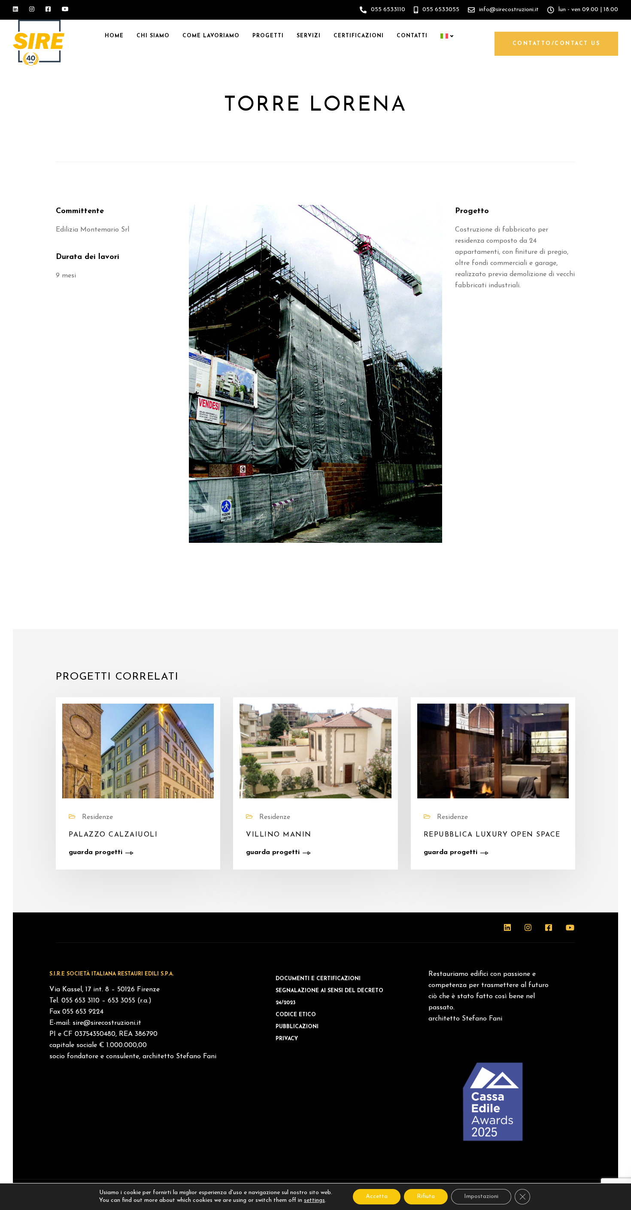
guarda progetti (95, 852)
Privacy (287, 1038)
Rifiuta (426, 1196)
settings (314, 1200)
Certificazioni (359, 36)
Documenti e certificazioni (318, 978)
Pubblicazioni (297, 1026)
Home (114, 36)
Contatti (412, 36)
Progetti (268, 36)
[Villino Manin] (315, 750)
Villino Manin (279, 834)
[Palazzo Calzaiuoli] (138, 750)
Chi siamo (153, 36)
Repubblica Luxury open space (492, 834)
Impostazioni (481, 1196)
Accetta (377, 1196)
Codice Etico (296, 1014)
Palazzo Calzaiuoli (113, 834)
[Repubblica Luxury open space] (493, 750)
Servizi (309, 36)
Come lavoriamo (211, 36)
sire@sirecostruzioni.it (107, 1023)
